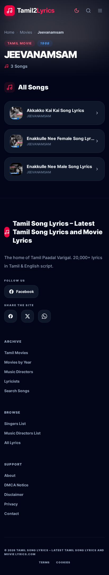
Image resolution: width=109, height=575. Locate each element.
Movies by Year (17, 362)
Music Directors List (22, 433)
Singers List (15, 423)
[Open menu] (100, 10)
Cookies (63, 562)
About (9, 475)
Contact (11, 513)
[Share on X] (27, 316)
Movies (26, 32)
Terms (44, 562)
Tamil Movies (16, 352)
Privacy (11, 504)
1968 (44, 43)
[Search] (88, 10)
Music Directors (18, 371)
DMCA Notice (16, 485)
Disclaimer (14, 494)
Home (9, 32)
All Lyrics (12, 442)
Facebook (25, 291)
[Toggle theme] (76, 10)
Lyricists (12, 381)
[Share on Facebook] (10, 316)
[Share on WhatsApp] (44, 316)
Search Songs (16, 390)
